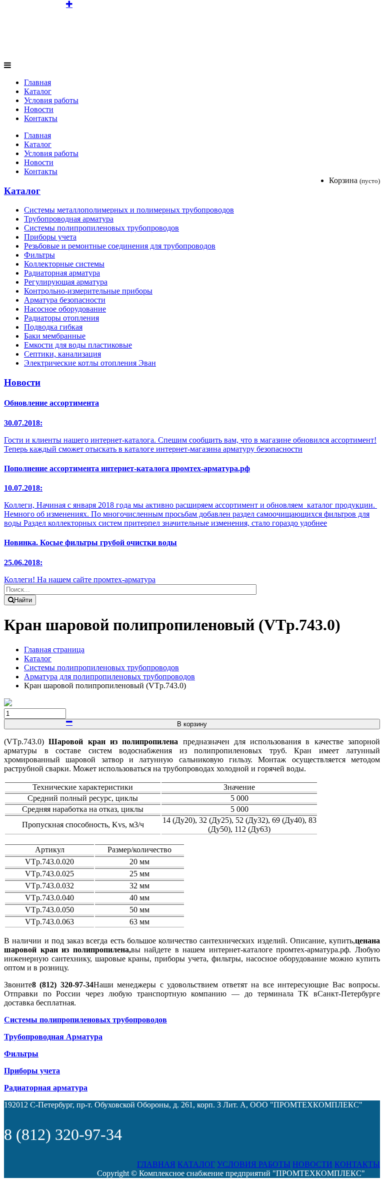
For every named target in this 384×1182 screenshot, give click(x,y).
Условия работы (51, 100)
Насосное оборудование (65, 309)
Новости (39, 109)
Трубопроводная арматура (69, 219)
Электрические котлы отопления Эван (90, 363)
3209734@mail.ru (350, 39)
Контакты (41, 118)
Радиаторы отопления (61, 318)
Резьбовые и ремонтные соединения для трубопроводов (120, 246)
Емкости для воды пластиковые (78, 345)
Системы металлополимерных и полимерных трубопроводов (129, 210)
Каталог (38, 91)
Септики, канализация (62, 354)
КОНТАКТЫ (357, 1164)
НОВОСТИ (312, 1164)
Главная (37, 82)
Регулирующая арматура (66, 282)
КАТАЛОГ (196, 1164)
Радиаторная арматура (62, 273)
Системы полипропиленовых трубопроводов (101, 228)
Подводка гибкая (53, 327)
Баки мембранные (55, 336)
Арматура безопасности (65, 300)
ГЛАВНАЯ (156, 1164)
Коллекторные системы (64, 264)
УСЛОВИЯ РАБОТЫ (253, 1164)
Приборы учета (50, 237)
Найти (23, 600)
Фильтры (39, 255)
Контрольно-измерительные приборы (88, 291)
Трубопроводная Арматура (53, 1036)
